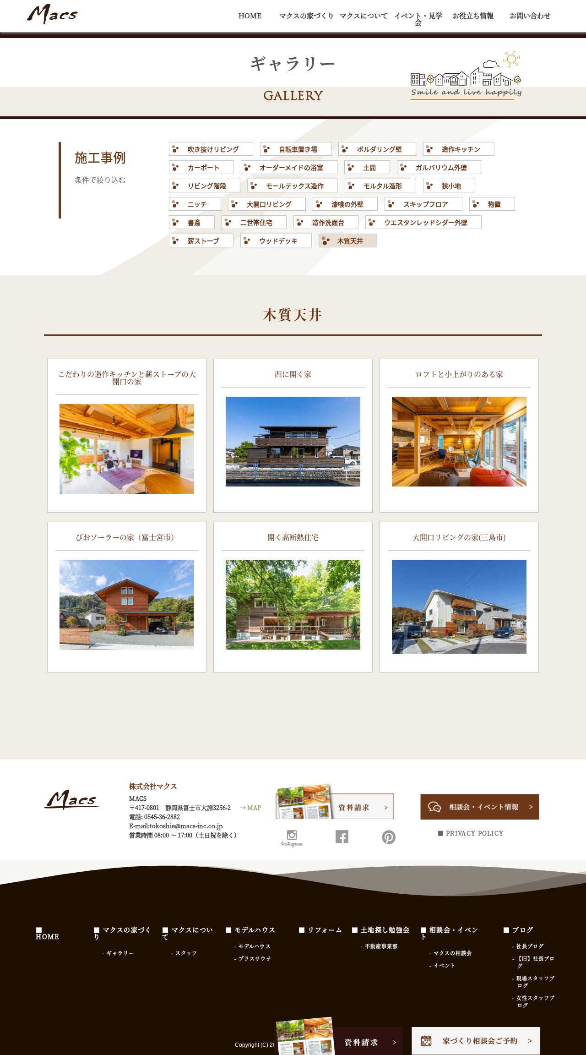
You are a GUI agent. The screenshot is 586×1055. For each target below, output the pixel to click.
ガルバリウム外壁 (441, 167)
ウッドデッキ (278, 240)
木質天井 (350, 240)
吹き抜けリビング (213, 148)
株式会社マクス (52, 16)
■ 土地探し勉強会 (381, 929)
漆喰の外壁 (347, 203)
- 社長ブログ (528, 946)
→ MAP (250, 807)
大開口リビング (269, 203)
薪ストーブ (203, 240)
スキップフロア (425, 203)
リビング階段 (207, 185)
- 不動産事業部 (379, 946)
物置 (494, 203)
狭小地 (451, 185)
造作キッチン (461, 148)
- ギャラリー (119, 953)
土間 (369, 167)
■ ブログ (518, 929)
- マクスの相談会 (450, 953)
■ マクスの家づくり (122, 933)
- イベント (442, 965)
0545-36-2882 (162, 816)
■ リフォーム (320, 929)
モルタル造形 (383, 185)
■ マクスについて (187, 933)
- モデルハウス (252, 946)
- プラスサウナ (253, 958)
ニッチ (197, 203)
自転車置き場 (298, 148)
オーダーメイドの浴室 (291, 167)
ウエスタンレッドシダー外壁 (425, 222)
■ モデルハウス (250, 929)
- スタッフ (184, 953)
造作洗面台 (328, 222)
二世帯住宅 (256, 222)
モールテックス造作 (295, 185)
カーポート (204, 167)
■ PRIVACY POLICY (471, 833)
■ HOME (47, 933)
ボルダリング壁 (379, 148)
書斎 (194, 222)
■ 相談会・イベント (449, 933)
